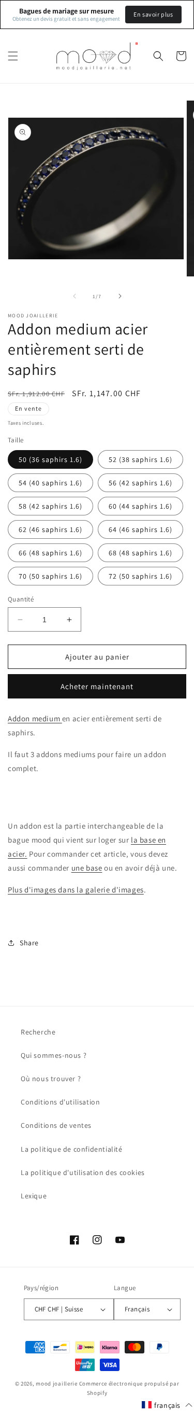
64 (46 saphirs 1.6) (140, 529)
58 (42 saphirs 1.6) (50, 506)
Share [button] (29, 942)
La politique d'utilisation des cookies (83, 1172)
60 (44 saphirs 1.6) (140, 506)
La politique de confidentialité (72, 1149)
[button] (13, 56)
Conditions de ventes (56, 1125)
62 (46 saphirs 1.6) (50, 529)
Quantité (21, 599)
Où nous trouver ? (51, 1078)
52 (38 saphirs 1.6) (140, 459)
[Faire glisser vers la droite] (120, 296)
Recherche (38, 1032)
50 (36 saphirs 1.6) (50, 459)
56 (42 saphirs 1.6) (140, 482)
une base (86, 868)
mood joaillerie (57, 1383)
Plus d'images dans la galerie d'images (76, 889)
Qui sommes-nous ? (53, 1055)
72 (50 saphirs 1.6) (140, 576)
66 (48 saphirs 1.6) (50, 552)
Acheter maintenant (97, 686)
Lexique (34, 1195)
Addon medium (35, 718)
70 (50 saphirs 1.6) (50, 576)
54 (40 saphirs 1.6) (50, 482)
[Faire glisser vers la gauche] (74, 296)
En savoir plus (153, 14)
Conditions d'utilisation (60, 1102)
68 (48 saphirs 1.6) (140, 552)
